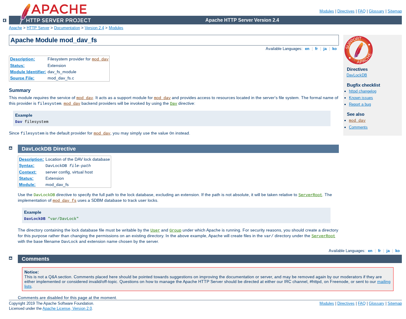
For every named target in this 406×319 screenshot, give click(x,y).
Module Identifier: (28, 71)
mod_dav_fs (64, 200)
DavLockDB (357, 75)
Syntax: (26, 165)
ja (325, 48)
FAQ (362, 11)
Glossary (376, 11)
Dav (173, 103)
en (307, 48)
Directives (346, 11)
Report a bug (360, 104)
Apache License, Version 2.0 (67, 308)
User (155, 230)
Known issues (361, 98)
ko (334, 48)
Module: (27, 184)
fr (316, 48)
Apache (15, 28)
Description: (22, 59)
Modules (327, 11)
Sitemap (395, 11)
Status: (17, 65)
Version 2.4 (94, 28)
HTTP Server (38, 28)
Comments (358, 127)
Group (175, 230)
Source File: (22, 78)
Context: (28, 172)
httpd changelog (362, 91)
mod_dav (100, 59)
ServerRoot (310, 195)
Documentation (67, 28)
